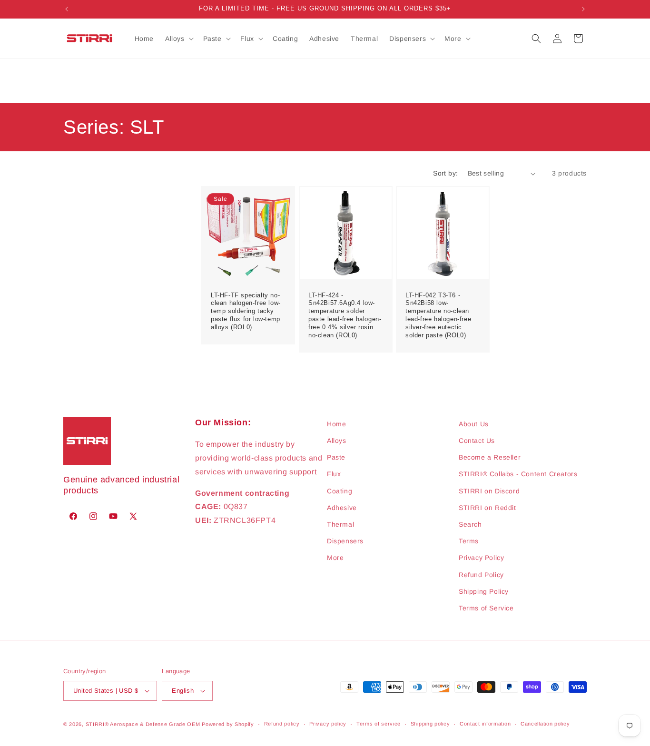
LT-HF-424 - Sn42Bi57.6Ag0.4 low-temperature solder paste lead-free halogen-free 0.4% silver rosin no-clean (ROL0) (344, 315)
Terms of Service (486, 608)
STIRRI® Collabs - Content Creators (518, 474)
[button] (178, 39)
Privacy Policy (481, 557)
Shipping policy (430, 723)
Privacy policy (327, 723)
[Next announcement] (583, 9)
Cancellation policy (545, 723)
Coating (339, 491)
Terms (469, 541)
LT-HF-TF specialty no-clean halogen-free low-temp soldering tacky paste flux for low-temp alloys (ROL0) (246, 311)
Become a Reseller (490, 457)
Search (470, 524)
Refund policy (282, 723)
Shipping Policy (484, 591)
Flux (334, 474)
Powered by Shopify (228, 724)
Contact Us (477, 440)
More (335, 557)
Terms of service (378, 723)
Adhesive (342, 507)
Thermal (340, 524)
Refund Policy (481, 575)
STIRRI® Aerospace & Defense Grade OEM (143, 724)
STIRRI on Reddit (487, 507)
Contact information (485, 723)
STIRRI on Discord (489, 491)
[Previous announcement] (66, 9)
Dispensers (345, 541)
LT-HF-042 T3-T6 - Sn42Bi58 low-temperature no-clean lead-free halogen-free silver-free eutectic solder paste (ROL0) (438, 315)
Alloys (336, 440)
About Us (474, 424)
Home (336, 424)
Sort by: (445, 173)
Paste (336, 457)
